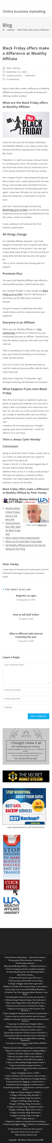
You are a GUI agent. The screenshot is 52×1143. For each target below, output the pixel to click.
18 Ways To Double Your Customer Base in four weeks (25, 986)
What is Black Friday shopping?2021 (22, 537)
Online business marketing (24, 11)
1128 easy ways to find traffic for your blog (25, 980)
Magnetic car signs (26, 595)
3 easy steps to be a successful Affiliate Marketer (24, 989)
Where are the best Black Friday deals (23, 541)
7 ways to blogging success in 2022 (25, 1073)
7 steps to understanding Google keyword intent (25, 1062)
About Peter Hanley (37, 957)
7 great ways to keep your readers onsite (24, 1029)
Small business (14, 75)
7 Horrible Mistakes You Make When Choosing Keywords (26, 1039)
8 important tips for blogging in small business (24, 1081)
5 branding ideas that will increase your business (24, 997)
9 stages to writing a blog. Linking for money (24, 1106)
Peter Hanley (13, 68)
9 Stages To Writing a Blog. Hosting (25, 1101)
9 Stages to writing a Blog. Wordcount (25, 1112)
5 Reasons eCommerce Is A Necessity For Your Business (26, 1009)
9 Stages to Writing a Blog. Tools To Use (25, 1109)
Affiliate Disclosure (37, 966)
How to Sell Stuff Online (26, 614)
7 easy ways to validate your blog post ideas (24, 1024)
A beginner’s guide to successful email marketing (24, 1121)
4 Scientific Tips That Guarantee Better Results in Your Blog (26, 993)
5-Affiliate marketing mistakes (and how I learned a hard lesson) (26, 1020)
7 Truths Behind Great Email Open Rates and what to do (26, 1069)
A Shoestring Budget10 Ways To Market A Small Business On (26, 1125)
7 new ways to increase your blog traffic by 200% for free (26, 1044)
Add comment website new (26, 1135)
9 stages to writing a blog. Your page (24, 1115)
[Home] (3, 29)
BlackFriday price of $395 (15, 210)
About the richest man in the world (25, 1132)
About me (42, 525)
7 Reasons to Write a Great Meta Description (25, 1059)
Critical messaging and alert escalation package (25, 969)
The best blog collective (24, 963)
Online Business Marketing (15, 957)
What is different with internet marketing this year (26, 635)
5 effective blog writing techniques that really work (25, 1000)
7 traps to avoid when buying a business (25, 1065)
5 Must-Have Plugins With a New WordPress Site (24, 1003)
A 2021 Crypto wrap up (25, 1118)
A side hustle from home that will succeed (24, 1129)
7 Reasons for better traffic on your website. (24, 1053)
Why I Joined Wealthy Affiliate (15, 966)
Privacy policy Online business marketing (25, 960)
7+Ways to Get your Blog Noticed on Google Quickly (24, 1078)
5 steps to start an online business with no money (24, 1016)
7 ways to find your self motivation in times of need (24, 1076)
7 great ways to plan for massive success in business (25, 1032)
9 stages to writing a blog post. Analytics (25, 1092)
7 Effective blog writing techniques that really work (25, 1027)
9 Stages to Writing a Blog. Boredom (24, 1095)
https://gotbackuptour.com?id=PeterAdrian (26, 827)
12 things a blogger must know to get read (25, 983)
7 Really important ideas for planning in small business (25, 1048)
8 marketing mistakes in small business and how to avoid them (26, 1088)
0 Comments (12, 79)
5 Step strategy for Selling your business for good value (25, 1013)
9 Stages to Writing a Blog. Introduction (24, 1104)
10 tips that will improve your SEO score (25, 978)
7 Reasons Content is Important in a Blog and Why (25, 1050)
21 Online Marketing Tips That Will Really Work (24, 972)
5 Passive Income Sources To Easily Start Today (25, 1006)
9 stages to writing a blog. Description (25, 1098)
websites (30, 75)
